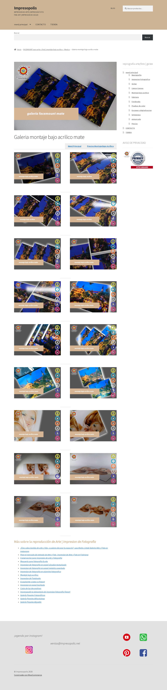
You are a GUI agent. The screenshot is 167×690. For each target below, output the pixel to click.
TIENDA (53, 24)
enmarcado (136, 119)
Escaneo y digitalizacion (142, 110)
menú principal (21, 24)
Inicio (19, 49)
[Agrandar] (57, 155)
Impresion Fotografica (141, 79)
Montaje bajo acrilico (140, 93)
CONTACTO (40, 24)
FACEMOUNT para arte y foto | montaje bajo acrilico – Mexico (46, 49)
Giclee (134, 84)
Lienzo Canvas (137, 88)
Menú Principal (74, 146)
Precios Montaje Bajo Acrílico (100, 146)
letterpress (136, 115)
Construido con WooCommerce (28, 675)
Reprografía (136, 75)
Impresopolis (25, 8)
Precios (135, 124)
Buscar (16, 33)
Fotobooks (136, 101)
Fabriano (135, 97)
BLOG (113, 8)
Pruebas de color (138, 106)
